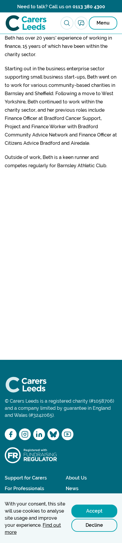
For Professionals (24, 488)
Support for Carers (26, 478)
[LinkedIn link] (39, 434)
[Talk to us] (81, 23)
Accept (94, 511)
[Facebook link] (11, 434)
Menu (103, 23)
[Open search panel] (66, 23)
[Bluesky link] (53, 434)
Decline (94, 525)
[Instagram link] (25, 434)
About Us (76, 478)
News (72, 488)
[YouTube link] (67, 434)
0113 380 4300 (89, 6)
